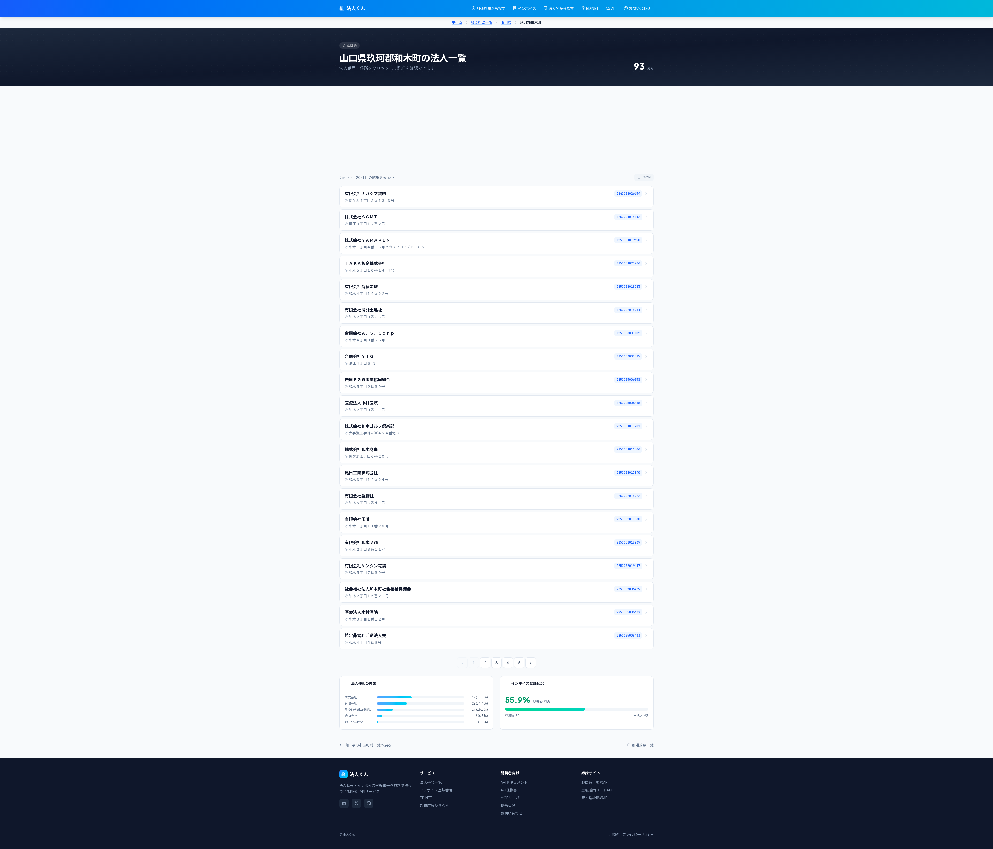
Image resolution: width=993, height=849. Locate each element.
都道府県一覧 (481, 22)
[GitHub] (368, 803)
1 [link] (474, 662)
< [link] (462, 662)
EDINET (592, 8)
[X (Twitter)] (356, 803)
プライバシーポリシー (638, 834)
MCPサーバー (512, 797)
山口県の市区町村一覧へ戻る (368, 745)
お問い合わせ (640, 8)
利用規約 (612, 834)
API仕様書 (509, 789)
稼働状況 (508, 805)
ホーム (457, 22)
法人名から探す (561, 8)
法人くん (356, 8)
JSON (646, 177)
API (613, 8)
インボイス (527, 8)
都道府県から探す (491, 8)
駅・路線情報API (594, 797)
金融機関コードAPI (596, 789)
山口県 (506, 22)
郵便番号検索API (594, 782)
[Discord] (344, 803)
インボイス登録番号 (436, 789)
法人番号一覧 (431, 782)
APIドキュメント (514, 782)
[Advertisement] (496, 135)
